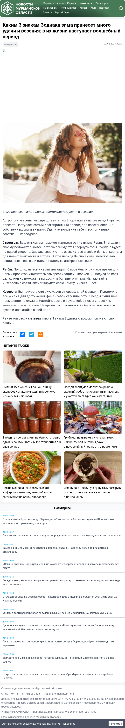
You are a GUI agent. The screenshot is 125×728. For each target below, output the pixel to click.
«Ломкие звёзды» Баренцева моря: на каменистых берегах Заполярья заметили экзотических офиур (61, 566)
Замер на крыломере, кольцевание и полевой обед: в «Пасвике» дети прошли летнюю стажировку (55, 549)
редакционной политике (107, 332)
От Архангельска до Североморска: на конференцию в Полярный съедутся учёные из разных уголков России (60, 598)
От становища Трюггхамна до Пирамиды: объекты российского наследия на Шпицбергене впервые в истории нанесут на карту (58, 521)
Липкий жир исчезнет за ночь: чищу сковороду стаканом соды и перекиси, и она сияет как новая (62, 535)
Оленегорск (102, 3)
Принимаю (116, 723)
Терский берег (62, 12)
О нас (4, 693)
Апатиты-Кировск (66, 3)
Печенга (47, 12)
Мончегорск (85, 3)
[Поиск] (121, 8)
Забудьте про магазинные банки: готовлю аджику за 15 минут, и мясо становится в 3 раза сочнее (58, 659)
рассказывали (30, 318)
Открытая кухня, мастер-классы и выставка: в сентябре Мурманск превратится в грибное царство (58, 676)
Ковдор (84, 7)
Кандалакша (50, 7)
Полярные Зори (68, 7)
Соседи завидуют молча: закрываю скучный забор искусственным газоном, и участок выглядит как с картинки (62, 582)
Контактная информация (26, 693)
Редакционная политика (59, 693)
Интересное (10, 44)
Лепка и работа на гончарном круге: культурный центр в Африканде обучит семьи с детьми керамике (59, 643)
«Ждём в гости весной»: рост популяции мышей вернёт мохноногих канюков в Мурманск (57, 613)
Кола (93, 7)
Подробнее (68, 723)
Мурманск (48, 3)
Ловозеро (104, 7)
